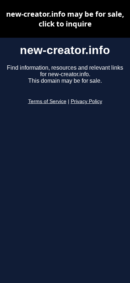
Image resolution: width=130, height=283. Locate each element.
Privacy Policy (86, 101)
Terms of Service (47, 101)
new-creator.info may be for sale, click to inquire (65, 19)
